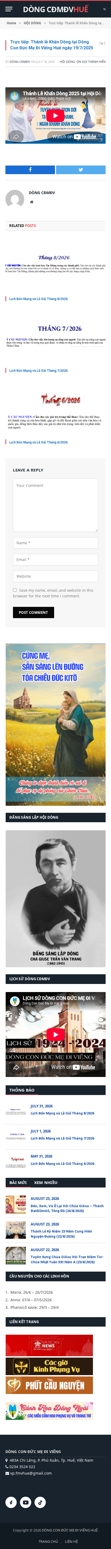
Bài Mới (18, 1182)
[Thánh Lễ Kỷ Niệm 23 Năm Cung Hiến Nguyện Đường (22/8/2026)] (16, 1230)
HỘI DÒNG (67, 62)
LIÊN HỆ (71, 1541)
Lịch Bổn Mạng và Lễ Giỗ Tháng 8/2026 (38, 299)
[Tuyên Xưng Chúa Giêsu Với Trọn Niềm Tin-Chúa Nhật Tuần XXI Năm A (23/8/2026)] (16, 1255)
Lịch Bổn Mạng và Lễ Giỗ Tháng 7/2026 (38, 371)
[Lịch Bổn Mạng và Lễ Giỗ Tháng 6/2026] (55, 408)
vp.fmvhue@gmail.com (30, 1473)
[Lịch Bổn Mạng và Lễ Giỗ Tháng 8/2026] (55, 264)
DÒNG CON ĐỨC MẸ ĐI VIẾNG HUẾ (70, 1530)
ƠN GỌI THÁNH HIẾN (91, 62)
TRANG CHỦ (48, 1541)
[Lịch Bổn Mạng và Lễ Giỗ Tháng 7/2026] (55, 336)
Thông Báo (21, 1090)
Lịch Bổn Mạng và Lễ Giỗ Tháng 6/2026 (38, 442)
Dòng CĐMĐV (20, 62)
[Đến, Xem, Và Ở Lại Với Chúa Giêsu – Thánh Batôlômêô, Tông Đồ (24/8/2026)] (16, 1204)
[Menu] (8, 9)
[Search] (104, 9)
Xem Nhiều (45, 1182)
